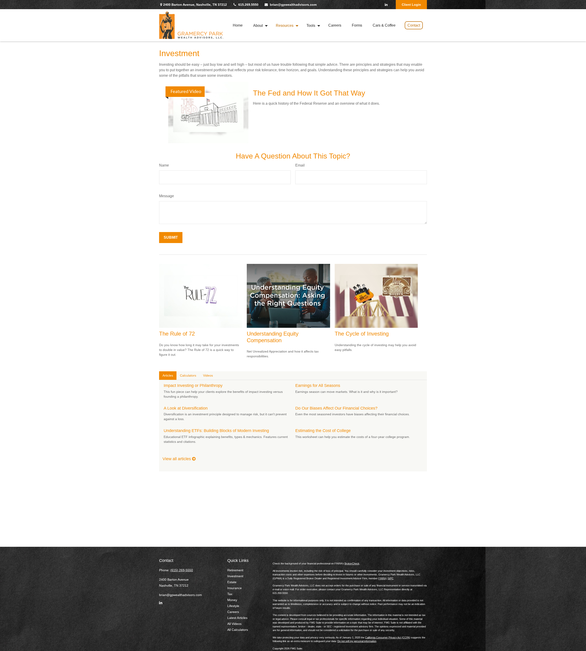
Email (300, 165)
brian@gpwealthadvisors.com (293, 4)
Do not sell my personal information (356, 641)
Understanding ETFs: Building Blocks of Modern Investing (216, 430)
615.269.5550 (248, 4)
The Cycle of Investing (362, 334)
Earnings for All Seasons (317, 385)
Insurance (234, 588)
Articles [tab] (168, 375)
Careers (233, 612)
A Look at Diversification (186, 408)
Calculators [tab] (188, 375)
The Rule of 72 (177, 334)
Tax (229, 594)
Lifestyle (233, 606)
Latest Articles (237, 618)
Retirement (235, 570)
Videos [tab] (208, 375)
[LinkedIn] (386, 4)
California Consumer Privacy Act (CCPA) (387, 637)
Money (232, 600)
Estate (231, 582)
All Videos (234, 624)
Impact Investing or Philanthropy (193, 385)
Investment (235, 576)
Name (164, 165)
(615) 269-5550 (181, 570)
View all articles (177, 459)
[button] (237, 25)
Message (166, 196)
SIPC (390, 578)
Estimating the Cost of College (323, 430)
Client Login (411, 4)
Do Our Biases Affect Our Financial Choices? (336, 408)
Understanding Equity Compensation (272, 337)
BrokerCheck (352, 563)
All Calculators (237, 630)
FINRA (382, 578)
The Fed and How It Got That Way (309, 93)
